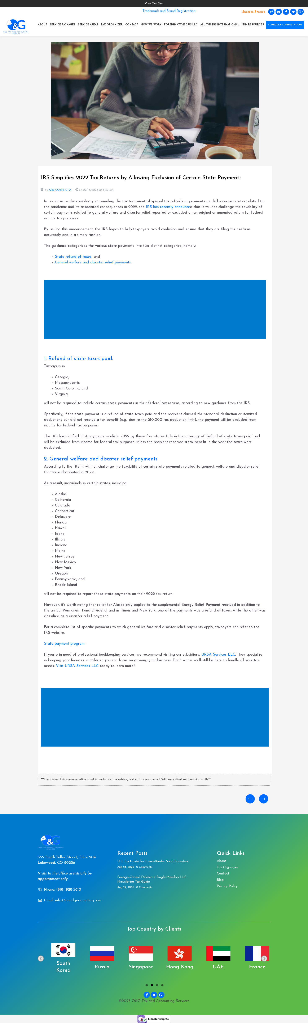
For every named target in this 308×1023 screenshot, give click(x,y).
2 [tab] (151, 986)
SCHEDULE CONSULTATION (285, 25)
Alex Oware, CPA (60, 190)
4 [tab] (161, 986)
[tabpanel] (57, 958)
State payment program (64, 644)
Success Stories (253, 12)
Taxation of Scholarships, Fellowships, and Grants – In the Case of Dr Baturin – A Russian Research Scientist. (250, 798)
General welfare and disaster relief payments (93, 262)
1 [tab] (146, 986)
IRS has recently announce (168, 207)
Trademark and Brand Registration (168, 11)
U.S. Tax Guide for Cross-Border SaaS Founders (152, 861)
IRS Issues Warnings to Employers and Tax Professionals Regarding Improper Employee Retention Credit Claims (263, 798)
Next (264, 958)
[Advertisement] (156, 310)
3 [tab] (156, 986)
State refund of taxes (73, 257)
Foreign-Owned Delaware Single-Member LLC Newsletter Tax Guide (152, 880)
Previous (41, 958)
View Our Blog (154, 3)
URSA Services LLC (218, 655)
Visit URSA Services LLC (77, 666)
